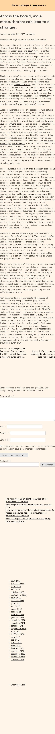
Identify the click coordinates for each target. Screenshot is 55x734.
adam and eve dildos (43, 90)
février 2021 (17, 648)
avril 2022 (16, 609)
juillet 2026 (17, 583)
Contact (46, 730)
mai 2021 (15, 640)
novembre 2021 (18, 623)
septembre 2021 (18, 628)
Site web (4, 440)
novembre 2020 (18, 656)
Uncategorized (18, 348)
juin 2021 (16, 637)
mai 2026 (15, 589)
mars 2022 (16, 611)
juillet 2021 (17, 634)
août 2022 (16, 597)
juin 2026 (16, 586)
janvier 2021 (17, 651)
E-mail (4, 433)
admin (32, 34)
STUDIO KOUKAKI (27, 730)
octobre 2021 (17, 626)
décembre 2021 (18, 620)
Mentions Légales (9, 730)
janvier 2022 (17, 617)
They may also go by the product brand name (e (30, 510)
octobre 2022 (17, 592)
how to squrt (18, 143)
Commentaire (7, 396)
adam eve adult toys (28, 51)
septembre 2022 (18, 595)
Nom (3, 426)
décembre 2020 (18, 654)
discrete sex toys (37, 194)
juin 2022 (16, 603)
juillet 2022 (17, 600)
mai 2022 (15, 606)
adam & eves (32, 219)
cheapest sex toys (26, 253)
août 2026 (16, 581)
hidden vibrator (22, 84)
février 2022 (17, 614)
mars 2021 (16, 645)
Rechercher (5, 461)
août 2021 (16, 631)
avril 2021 (16, 642)
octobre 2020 (17, 659)
